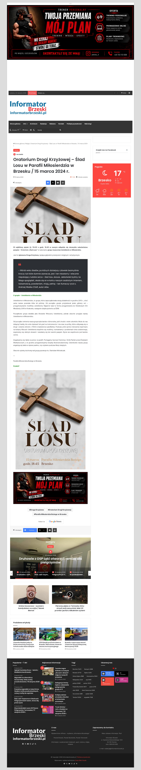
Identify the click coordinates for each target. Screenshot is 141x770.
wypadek (88, 697)
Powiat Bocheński (80, 687)
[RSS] (35, 744)
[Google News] (55, 521)
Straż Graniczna (88, 690)
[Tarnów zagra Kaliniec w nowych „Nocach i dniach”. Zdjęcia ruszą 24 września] (48, 671)
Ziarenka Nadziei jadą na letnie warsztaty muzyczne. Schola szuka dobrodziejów (23, 644)
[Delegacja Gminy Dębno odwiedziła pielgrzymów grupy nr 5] (48, 685)
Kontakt (61, 124)
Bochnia (77, 669)
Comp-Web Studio (80, 760)
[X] (53, 183)
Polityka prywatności (74, 124)
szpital (89, 694)
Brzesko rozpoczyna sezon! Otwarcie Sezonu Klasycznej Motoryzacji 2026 (75, 644)
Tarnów (77, 697)
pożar (92, 687)
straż (76, 690)
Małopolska (78, 679)
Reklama (53, 124)
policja (77, 683)
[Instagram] (30, 744)
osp (88, 679)
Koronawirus (92, 676)
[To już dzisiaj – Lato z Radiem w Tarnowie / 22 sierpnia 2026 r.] (48, 710)
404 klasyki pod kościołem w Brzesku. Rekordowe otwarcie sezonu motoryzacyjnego (50, 644)
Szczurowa (78, 694)
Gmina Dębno (78, 676)
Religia (27, 143)
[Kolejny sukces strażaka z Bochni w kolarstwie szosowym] (48, 698)
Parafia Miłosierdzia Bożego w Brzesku (50, 514)
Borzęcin (88, 669)
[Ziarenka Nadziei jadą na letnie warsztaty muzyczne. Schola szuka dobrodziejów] (24, 634)
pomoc (87, 683)
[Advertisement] (70, 75)
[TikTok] (33, 744)
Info (24, 124)
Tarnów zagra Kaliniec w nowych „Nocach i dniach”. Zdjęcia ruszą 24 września (62, 672)
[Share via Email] (58, 183)
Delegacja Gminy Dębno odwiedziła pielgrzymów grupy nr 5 (62, 686)
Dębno (88, 672)
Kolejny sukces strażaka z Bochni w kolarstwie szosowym (62, 698)
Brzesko (77, 672)
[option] (50, 558)
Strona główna (15, 124)
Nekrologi (88, 124)
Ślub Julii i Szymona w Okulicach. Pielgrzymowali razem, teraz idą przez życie (50, 560)
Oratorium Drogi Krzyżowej (60, 510)
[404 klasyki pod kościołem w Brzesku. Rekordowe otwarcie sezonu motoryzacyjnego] (50, 634)
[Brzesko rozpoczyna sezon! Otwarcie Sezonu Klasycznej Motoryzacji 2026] (76, 634)
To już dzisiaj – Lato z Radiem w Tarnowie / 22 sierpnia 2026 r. (61, 710)
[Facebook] (48, 183)
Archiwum (33, 124)
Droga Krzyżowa (37, 510)
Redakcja (43, 124)
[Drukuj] (63, 183)
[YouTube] (28, 744)
